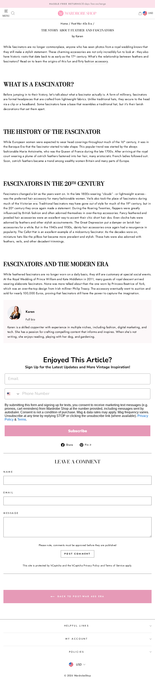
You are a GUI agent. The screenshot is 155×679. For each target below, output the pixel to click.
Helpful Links (76, 625)
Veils (90, 198)
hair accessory (37, 198)
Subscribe (77, 431)
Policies (76, 651)
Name (8, 471)
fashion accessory (96, 61)
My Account (76, 638)
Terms (21, 419)
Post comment (77, 553)
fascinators (19, 47)
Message (11, 513)
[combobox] (12, 394)
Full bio (30, 319)
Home (64, 24)
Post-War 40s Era (81, 24)
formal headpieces (20, 99)
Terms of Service (115, 565)
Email (8, 492)
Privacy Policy (91, 565)
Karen (79, 36)
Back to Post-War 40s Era (80, 596)
